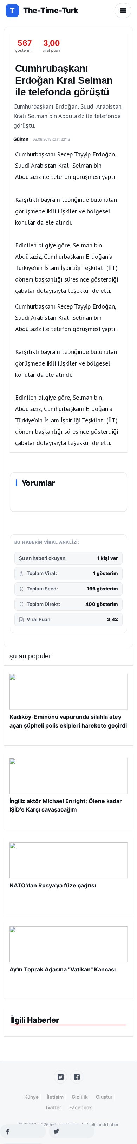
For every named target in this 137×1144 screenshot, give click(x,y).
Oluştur (104, 1097)
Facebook (80, 1107)
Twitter (53, 1107)
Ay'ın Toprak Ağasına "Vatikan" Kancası (62, 969)
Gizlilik (80, 1097)
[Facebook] (76, 1077)
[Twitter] (60, 1077)
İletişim (55, 1097)
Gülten (20, 139)
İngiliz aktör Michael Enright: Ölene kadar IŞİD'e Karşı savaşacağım (65, 805)
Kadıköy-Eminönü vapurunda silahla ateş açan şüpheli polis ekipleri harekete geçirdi (68, 721)
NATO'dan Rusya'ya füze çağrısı (52, 885)
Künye (31, 1097)
